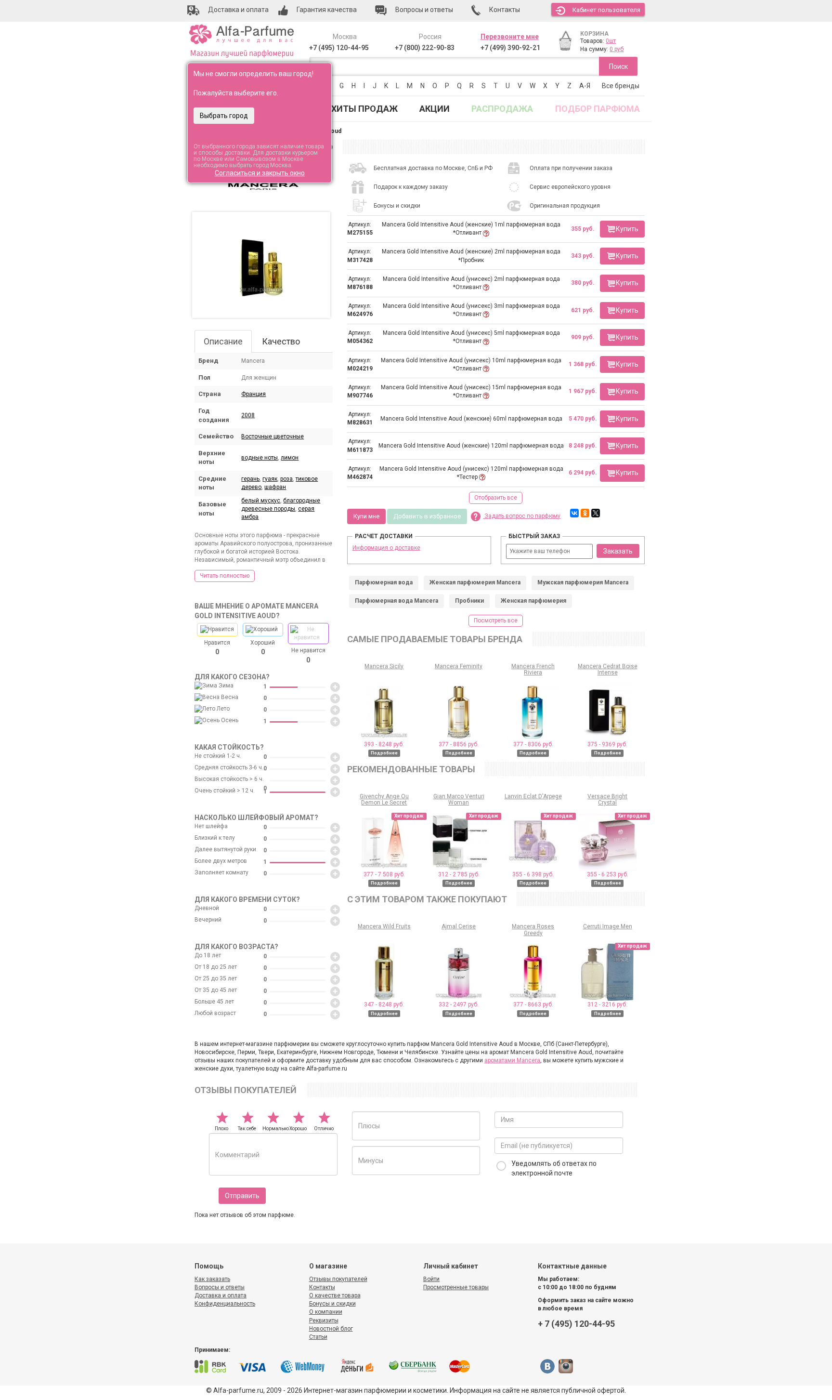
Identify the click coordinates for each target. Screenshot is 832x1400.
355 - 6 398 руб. (533, 874)
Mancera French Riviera (533, 669)
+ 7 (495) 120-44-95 (576, 1324)
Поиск (618, 66)
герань (250, 478)
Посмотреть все (496, 620)
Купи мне (366, 516)
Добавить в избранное (427, 516)
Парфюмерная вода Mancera (396, 600)
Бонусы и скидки (332, 1303)
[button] (622, 229)
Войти (431, 1279)
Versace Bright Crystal (607, 799)
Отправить (242, 1196)
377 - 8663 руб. (533, 1004)
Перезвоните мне (510, 36)
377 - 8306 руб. (533, 744)
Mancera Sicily (383, 666)
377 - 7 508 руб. (384, 874)
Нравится (217, 647)
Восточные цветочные (272, 436)
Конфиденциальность (225, 1303)
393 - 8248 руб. (384, 744)
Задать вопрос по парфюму (521, 516)
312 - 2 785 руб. (459, 874)
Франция (253, 394)
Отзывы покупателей (338, 1279)
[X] (595, 513)
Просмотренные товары (456, 1287)
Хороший (262, 647)
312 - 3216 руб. (607, 1004)
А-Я (584, 86)
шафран (275, 487)
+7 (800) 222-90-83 (425, 48)
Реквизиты (323, 1320)
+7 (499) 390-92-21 (510, 48)
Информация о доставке (386, 547)
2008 (248, 415)
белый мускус (260, 500)
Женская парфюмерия (533, 600)
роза (286, 478)
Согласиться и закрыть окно (260, 173)
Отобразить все (495, 497)
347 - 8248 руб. (384, 1004)
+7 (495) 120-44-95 (339, 48)
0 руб (617, 49)
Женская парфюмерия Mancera (474, 582)
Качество (281, 341)
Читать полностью (224, 575)
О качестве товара (335, 1295)
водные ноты (259, 457)
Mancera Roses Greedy (533, 929)
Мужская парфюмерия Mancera (582, 582)
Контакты (322, 1287)
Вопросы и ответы (220, 1287)
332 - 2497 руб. (459, 1004)
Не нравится (308, 655)
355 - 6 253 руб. (607, 874)
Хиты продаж (364, 109)
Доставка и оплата (221, 1295)
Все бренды (620, 86)
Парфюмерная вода (384, 582)
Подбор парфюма (597, 109)
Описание (223, 341)
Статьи (318, 1337)
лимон (290, 457)
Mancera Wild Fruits (384, 926)
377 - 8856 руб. (459, 744)
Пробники (469, 600)
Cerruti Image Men (607, 926)
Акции (434, 109)
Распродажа (502, 109)
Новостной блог (331, 1328)
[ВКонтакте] (574, 513)
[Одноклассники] (585, 513)
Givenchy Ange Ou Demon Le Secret (384, 799)
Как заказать (212, 1279)
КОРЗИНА (594, 33)
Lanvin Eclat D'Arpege (533, 796)
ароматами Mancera (512, 1060)
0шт (611, 41)
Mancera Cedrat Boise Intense (607, 669)
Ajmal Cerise (459, 926)
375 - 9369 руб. (607, 744)
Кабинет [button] (606, 9)
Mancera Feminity (458, 666)
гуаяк (269, 478)
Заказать (618, 551)
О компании (325, 1311)
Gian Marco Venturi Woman (458, 799)
